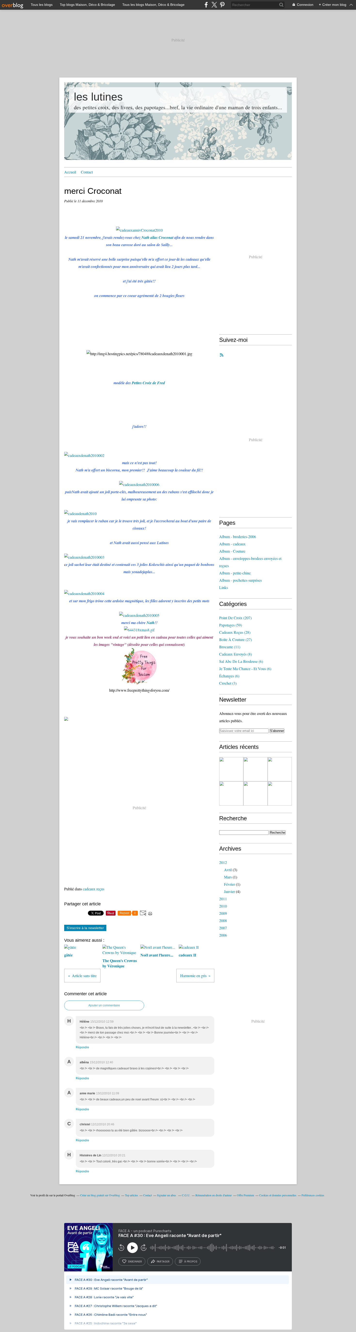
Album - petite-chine (235, 572)
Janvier (229, 891)
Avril (228, 869)
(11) (229, 646)
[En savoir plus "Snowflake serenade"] (280, 793)
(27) (235, 639)
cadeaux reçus (93, 888)
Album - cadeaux (232, 543)
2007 (223, 927)
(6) (241, 661)
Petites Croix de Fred (148, 382)
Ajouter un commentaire (104, 1005)
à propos (190, 1261)
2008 (223, 920)
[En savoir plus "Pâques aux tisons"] (255, 769)
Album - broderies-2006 (237, 536)
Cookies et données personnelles (277, 1195)
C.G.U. (186, 1195)
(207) (235, 617)
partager (163, 1261)
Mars (228, 876)
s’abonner (135, 1261)
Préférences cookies (313, 1195)
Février (229, 884)
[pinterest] (222, 5)
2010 (223, 906)
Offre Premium (245, 1195)
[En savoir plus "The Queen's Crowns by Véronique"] (231, 793)
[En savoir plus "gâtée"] (231, 769)
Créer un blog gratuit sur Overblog (100, 1195)
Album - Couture (232, 551)
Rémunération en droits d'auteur (213, 1195)
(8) (235, 654)
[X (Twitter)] (214, 5)
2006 (223, 935)
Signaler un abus (167, 1195)
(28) (234, 632)
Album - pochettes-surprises (240, 580)
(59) (230, 624)
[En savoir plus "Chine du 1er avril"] (280, 769)
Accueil (70, 171)
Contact (87, 171)
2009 (223, 913)
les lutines (98, 97)
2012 (223, 862)
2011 (223, 898)
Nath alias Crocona (156, 237)
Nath (151, 622)
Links (223, 587)
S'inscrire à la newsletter (85, 928)
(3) (228, 683)
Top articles (131, 1195)
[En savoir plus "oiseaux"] (255, 793)
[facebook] (206, 5)
